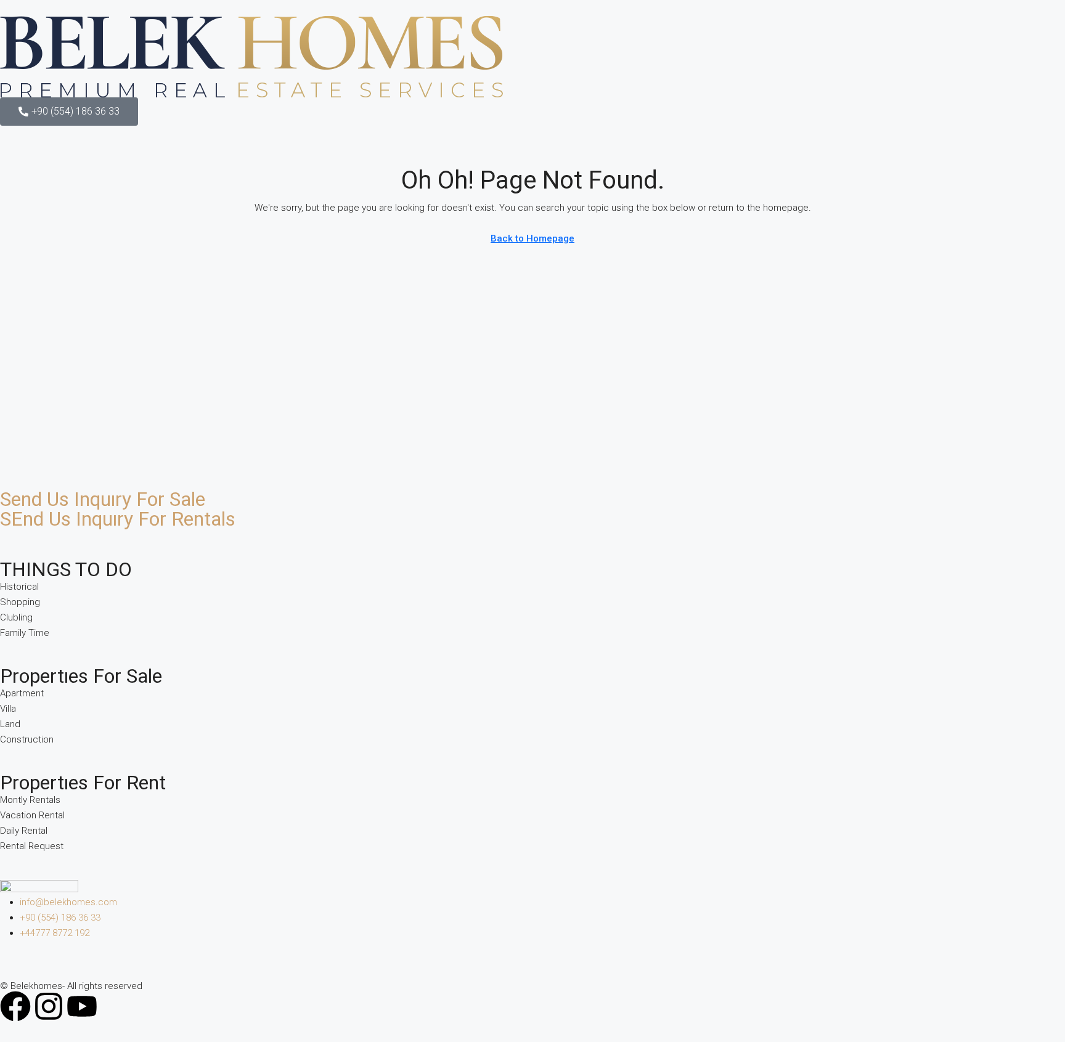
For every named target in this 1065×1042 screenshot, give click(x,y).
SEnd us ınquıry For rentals (117, 519)
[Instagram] (48, 1006)
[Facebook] (15, 1006)
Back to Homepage (532, 238)
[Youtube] (82, 1006)
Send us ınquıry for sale (102, 499)
